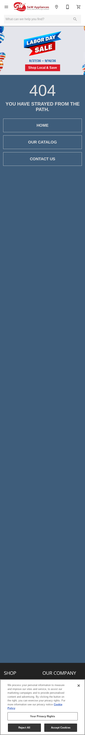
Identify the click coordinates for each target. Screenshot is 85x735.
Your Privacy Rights (42, 716)
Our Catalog (42, 142)
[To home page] (31, 7)
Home (42, 125)
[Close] (78, 685)
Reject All (24, 727)
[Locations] (56, 7)
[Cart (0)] (78, 7)
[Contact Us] (67, 7)
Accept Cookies (60, 727)
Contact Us (42, 159)
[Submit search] (75, 19)
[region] (42, 707)
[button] (6, 7)
